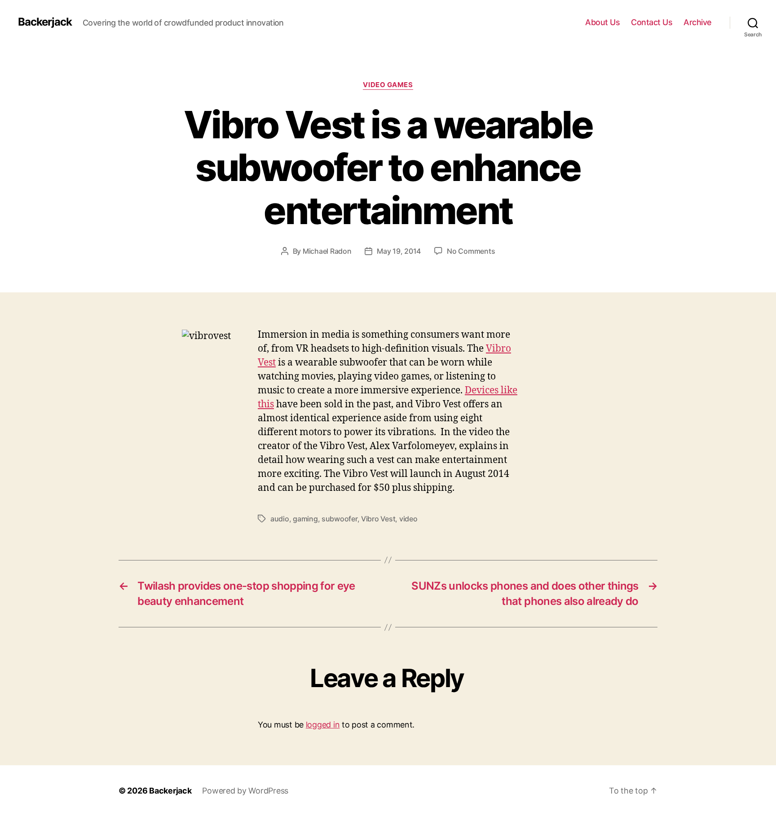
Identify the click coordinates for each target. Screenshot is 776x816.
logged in (323, 724)
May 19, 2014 (399, 251)
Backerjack (45, 22)
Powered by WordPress (245, 790)
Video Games (388, 85)
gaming (305, 518)
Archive (697, 22)
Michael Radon (327, 251)
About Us (602, 22)
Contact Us (651, 22)
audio (279, 518)
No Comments (471, 251)
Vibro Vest (378, 518)
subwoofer (339, 518)
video (408, 518)
